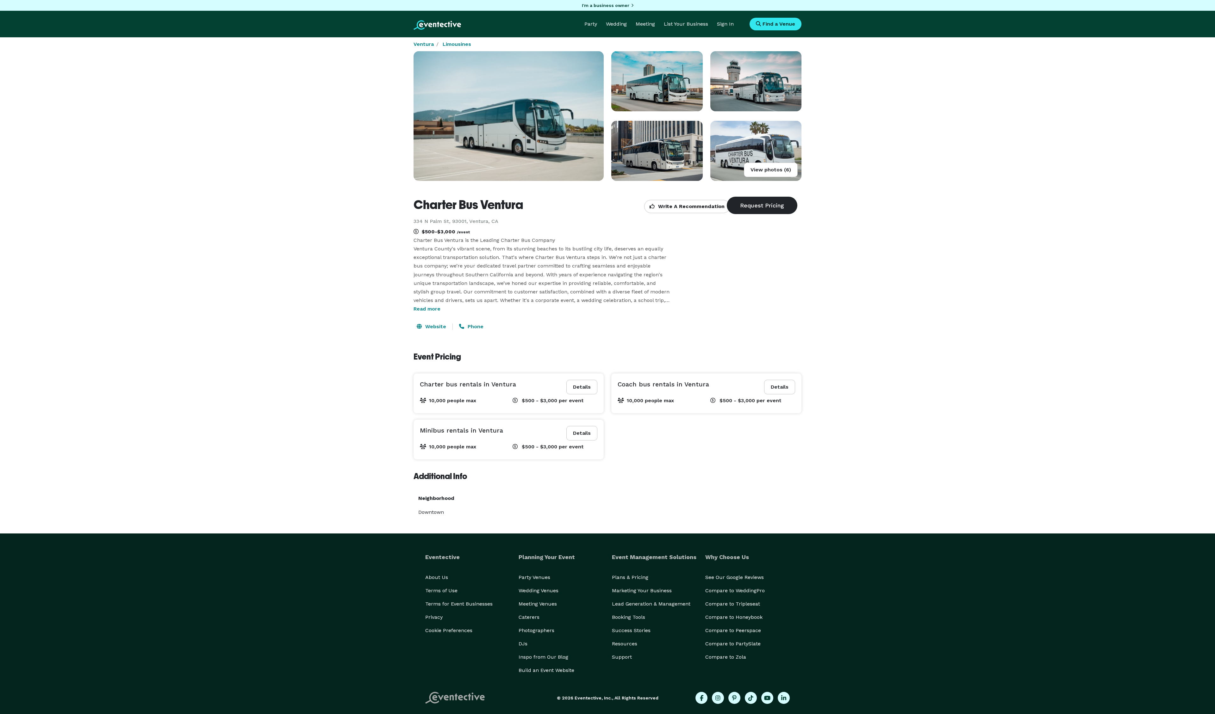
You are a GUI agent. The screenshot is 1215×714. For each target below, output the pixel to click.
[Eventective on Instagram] (718, 698)
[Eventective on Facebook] (701, 698)
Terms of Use (441, 591)
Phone (474, 326)
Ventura (424, 44)
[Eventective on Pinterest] (734, 698)
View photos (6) (771, 170)
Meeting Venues (538, 604)
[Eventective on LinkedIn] (784, 698)
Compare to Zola (725, 657)
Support (622, 657)
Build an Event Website (546, 670)
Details (582, 387)
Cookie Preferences (448, 630)
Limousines (457, 44)
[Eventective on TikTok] (751, 698)
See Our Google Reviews (734, 577)
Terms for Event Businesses (459, 604)
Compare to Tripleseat (732, 604)
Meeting (645, 24)
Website (435, 326)
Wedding (616, 24)
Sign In (725, 24)
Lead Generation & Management (651, 604)
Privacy (434, 617)
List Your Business (686, 24)
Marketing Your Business (642, 591)
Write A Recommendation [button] (691, 206)
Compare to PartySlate (733, 644)
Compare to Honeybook (734, 617)
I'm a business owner (605, 5)
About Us (436, 577)
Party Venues (534, 577)
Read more (427, 309)
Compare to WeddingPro (735, 591)
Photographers (536, 630)
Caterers (529, 617)
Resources (624, 644)
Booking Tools (628, 617)
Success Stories (631, 630)
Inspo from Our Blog (543, 657)
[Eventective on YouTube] (767, 698)
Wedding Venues (538, 591)
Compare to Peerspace (733, 630)
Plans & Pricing (630, 577)
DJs (523, 644)
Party (590, 24)
